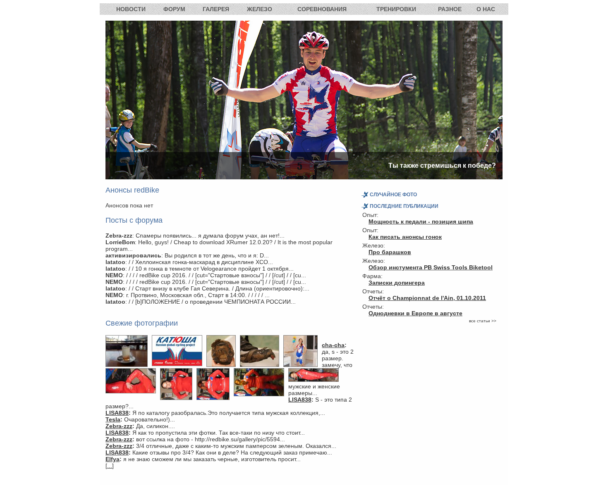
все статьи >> (482, 321)
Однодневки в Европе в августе (415, 313)
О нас (485, 9)
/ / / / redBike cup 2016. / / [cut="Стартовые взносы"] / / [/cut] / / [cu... (216, 275)
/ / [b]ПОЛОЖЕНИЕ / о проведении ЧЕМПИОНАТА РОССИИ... (212, 301)
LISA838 (299, 399)
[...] (109, 465)
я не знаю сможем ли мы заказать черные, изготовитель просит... (212, 459)
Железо (259, 9)
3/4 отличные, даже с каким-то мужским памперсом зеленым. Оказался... (236, 446)
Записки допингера (397, 282)
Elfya (112, 459)
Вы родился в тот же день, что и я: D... (217, 255)
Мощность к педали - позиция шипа (421, 221)
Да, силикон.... (155, 426)
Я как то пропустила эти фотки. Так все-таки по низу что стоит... (218, 432)
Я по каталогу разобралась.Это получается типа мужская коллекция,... (228, 412)
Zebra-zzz (118, 426)
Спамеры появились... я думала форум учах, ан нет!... (210, 235)
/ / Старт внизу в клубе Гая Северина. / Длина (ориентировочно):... (219, 288)
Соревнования (322, 9)
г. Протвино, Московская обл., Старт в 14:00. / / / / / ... (198, 295)
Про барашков (390, 252)
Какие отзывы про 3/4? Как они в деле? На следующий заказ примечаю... (232, 452)
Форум (174, 9)
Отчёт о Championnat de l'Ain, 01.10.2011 (427, 298)
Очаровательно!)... (149, 419)
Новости (131, 9)
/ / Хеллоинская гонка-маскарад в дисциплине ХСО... (201, 262)
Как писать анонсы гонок (405, 236)
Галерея (216, 9)
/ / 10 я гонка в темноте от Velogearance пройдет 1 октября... (211, 268)
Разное (450, 9)
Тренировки (396, 9)
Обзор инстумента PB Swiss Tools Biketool (431, 267)
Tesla (112, 419)
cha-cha (333, 345)
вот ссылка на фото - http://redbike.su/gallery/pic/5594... (210, 439)
